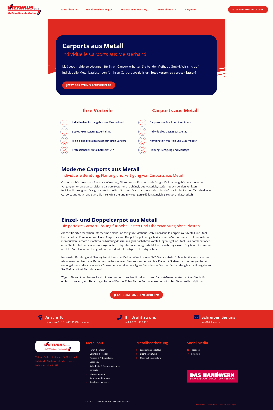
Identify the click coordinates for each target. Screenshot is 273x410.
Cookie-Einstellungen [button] (227, 404)
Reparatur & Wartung (134, 9)
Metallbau (67, 9)
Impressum (200, 404)
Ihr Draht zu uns (140, 317)
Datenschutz (212, 404)
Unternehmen (164, 9)
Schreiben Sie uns (218, 317)
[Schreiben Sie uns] (196, 317)
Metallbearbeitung (97, 9)
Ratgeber (190, 9)
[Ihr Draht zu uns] (119, 317)
